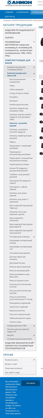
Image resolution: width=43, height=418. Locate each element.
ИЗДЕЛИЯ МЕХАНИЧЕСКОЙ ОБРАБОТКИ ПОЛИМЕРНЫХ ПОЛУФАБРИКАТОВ (19, 346)
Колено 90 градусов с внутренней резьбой (18, 169)
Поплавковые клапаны (19, 236)
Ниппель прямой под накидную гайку (18, 109)
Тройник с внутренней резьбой (19, 175)
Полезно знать (11, 360)
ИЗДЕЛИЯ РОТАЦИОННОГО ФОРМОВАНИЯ (19, 31)
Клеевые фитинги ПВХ (16, 325)
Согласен (30, 383)
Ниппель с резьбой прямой (18, 124)
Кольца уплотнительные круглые (20, 291)
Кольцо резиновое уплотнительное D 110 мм (20, 298)
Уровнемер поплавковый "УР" (20, 247)
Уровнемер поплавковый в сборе (20, 241)
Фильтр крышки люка (19, 280)
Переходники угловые (19, 164)
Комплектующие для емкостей (16, 74)
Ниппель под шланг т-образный (19, 200)
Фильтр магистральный (19, 267)
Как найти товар (12, 372)
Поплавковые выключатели (19, 339)
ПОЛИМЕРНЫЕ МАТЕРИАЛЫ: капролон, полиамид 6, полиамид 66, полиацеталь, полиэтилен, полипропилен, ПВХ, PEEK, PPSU (19, 49)
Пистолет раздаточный (19, 314)
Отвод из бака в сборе (19, 93)
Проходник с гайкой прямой (18, 188)
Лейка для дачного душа (20, 318)
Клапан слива (15, 322)
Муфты (12, 142)
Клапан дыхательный (18, 104)
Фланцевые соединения (19, 303)
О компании (22, 12)
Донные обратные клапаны (17, 258)
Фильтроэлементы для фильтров (19, 275)
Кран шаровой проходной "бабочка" (20, 206)
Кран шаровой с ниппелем (16, 219)
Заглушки (13, 101)
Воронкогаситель (17, 310)
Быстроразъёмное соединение (17, 80)
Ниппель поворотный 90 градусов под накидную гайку (20, 117)
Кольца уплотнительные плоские (20, 285)
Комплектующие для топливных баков (16, 68)
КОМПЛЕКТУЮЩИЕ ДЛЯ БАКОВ (17, 61)
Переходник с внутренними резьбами (19, 153)
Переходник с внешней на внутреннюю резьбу (20, 159)
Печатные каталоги (13, 368)
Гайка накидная (16, 89)
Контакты (10, 16)
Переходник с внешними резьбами (20, 146)
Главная (9, 12)
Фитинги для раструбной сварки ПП (18, 330)
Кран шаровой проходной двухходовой (20, 225)
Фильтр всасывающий (19, 270)
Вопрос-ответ (11, 364)
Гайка (12, 85)
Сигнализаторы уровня (19, 253)
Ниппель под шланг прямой (18, 194)
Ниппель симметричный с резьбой (20, 136)
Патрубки (13, 97)
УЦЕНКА (9, 37)
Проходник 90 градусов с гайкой (20, 181)
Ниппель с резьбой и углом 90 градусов (18, 130)
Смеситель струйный (18, 307)
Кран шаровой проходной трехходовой (20, 231)
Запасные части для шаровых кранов (17, 213)
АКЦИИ (10, 335)
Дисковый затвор (17, 263)
